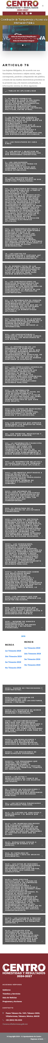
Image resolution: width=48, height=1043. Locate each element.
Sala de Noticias (10, 998)
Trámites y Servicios (11, 994)
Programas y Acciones (12, 1001)
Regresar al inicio (37, 1039)
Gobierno (6, 990)
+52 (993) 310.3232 (14, 1020)
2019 (23, 636)
